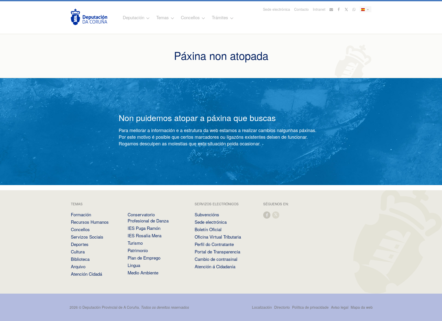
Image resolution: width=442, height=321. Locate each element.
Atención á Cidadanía (215, 266)
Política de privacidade (311, 307)
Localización (262, 307)
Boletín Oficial (208, 229)
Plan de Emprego (144, 257)
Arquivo (78, 266)
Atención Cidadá (86, 274)
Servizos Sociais (87, 236)
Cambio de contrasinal (216, 259)
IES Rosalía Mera (144, 235)
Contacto (301, 9)
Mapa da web (362, 307)
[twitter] (276, 214)
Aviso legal (339, 307)
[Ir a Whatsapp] (354, 9)
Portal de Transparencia (217, 251)
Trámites (220, 17)
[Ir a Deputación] (89, 17)
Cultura (78, 251)
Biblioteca (80, 259)
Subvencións (207, 214)
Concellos (190, 17)
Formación (81, 214)
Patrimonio (138, 250)
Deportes (80, 244)
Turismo (135, 243)
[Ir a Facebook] (339, 9)
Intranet (319, 9)
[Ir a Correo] (331, 9)
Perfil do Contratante (214, 244)
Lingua (134, 265)
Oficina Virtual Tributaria (218, 236)
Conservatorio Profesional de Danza (148, 217)
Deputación (133, 17)
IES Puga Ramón (144, 228)
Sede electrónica (276, 9)
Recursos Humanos (90, 222)
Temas (162, 17)
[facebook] (267, 214)
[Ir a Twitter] (346, 9)
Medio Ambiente (143, 272)
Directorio (282, 307)
